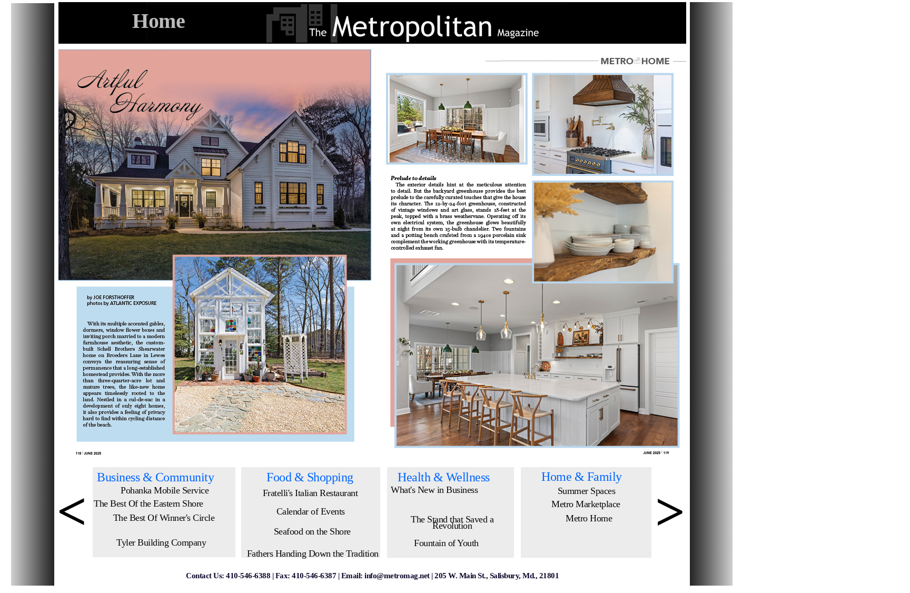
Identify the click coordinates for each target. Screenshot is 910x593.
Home (158, 21)
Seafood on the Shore (312, 531)
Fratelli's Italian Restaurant (310, 493)
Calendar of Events (310, 511)
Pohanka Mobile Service (165, 490)
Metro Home (589, 518)
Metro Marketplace (585, 504)
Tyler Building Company (161, 542)
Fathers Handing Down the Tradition (313, 553)
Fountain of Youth (446, 543)
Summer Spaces (587, 491)
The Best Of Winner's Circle (164, 517)
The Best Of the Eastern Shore (148, 503)
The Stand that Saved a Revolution (452, 522)
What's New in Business (434, 490)
